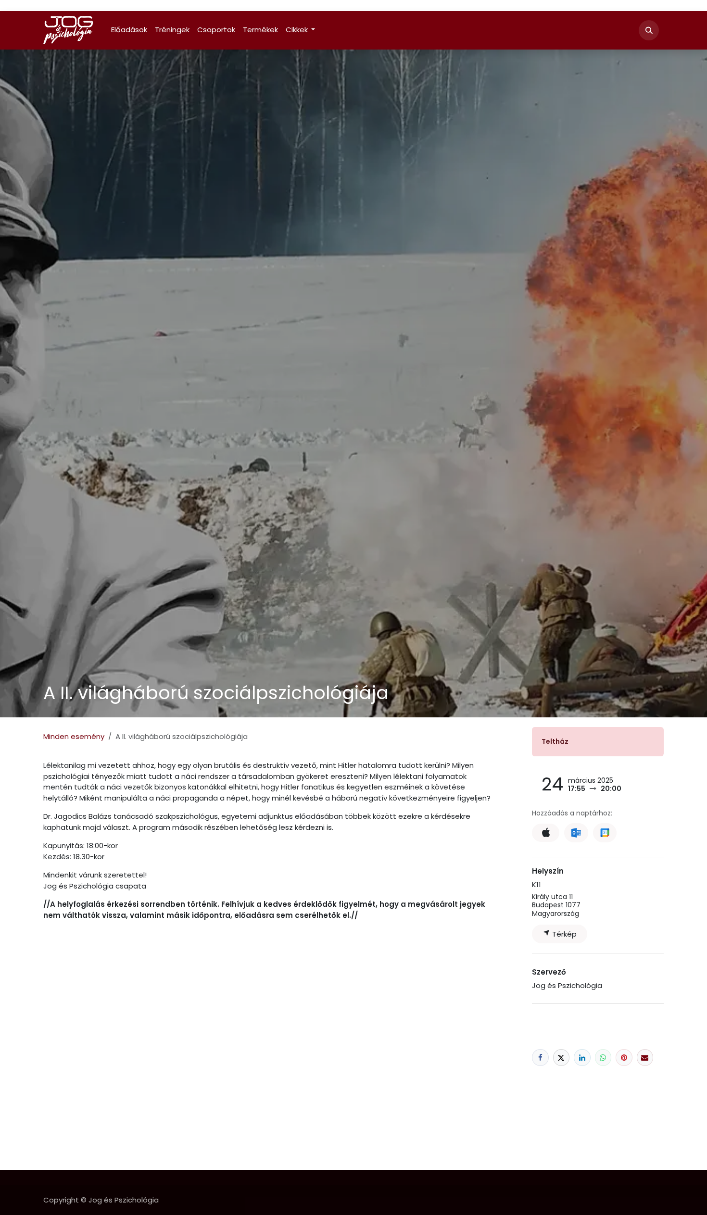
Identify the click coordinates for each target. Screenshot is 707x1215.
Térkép (563, 934)
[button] (649, 30)
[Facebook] (540, 1057)
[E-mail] (645, 1057)
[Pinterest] (624, 1057)
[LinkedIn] (582, 1057)
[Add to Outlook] (576, 832)
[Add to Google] (605, 832)
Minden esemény (73, 736)
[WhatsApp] (603, 1057)
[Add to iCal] (545, 833)
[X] (561, 1057)
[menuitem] (129, 30)
